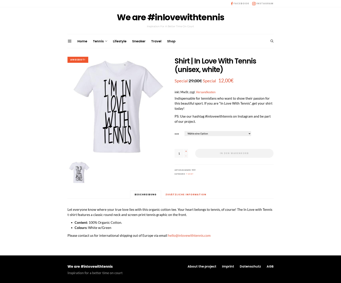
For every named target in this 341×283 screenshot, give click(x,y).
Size (177, 134)
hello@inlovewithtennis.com (189, 235)
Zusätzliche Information (186, 194)
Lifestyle (119, 41)
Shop (171, 41)
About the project (202, 266)
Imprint (228, 266)
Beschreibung (146, 194)
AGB (270, 266)
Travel (156, 41)
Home (82, 41)
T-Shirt (189, 174)
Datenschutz (250, 266)
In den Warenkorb (234, 153)
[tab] (145, 195)
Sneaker (138, 41)
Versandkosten (205, 92)
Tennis (98, 41)
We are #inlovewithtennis (170, 17)
